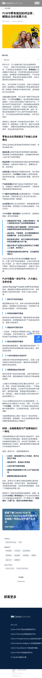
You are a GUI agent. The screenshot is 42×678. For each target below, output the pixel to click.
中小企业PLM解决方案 (18, 657)
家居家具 (8, 555)
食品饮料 (17, 555)
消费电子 (17, 560)
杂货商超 (26, 555)
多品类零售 (26, 551)
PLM (20, 542)
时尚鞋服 (8, 551)
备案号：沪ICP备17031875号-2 (19, 671)
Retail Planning (11, 542)
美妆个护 (8, 560)
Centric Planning (22, 568)
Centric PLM (10, 568)
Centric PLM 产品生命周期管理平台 (23, 629)
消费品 (34, 555)
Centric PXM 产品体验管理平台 (22, 652)
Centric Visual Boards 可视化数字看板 (24, 648)
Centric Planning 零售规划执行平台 (23, 634)
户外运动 (17, 551)
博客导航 (6, 60)
